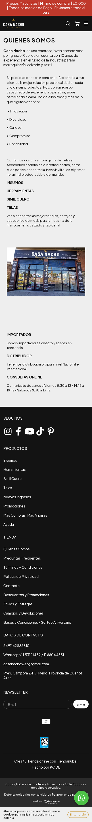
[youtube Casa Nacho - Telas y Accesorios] (29, 430)
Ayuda (8, 524)
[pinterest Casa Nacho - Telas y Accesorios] (50, 430)
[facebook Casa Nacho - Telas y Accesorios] (18, 430)
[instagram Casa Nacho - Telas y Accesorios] (7, 430)
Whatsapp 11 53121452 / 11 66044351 (33, 654)
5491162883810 (16, 645)
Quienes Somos (16, 549)
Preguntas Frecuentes (22, 558)
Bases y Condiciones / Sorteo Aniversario (37, 622)
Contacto (11, 585)
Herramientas (14, 469)
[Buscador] (68, 23)
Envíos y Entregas (18, 604)
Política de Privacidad (21, 576)
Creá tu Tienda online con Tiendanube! (46, 761)
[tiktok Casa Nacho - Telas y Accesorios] (40, 430)
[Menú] (86, 23)
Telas (7, 487)
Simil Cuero (12, 478)
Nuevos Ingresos (17, 496)
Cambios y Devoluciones (23, 613)
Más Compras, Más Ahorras (25, 515)
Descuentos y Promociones (26, 594)
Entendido (78, 814)
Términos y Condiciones (22, 567)
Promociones (14, 506)
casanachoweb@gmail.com (26, 663)
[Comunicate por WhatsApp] (81, 798)
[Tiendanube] (46, 803)
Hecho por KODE (46, 767)
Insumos (10, 460)
